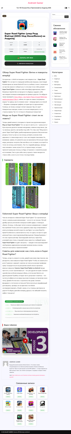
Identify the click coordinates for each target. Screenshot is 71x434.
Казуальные (57, 93)
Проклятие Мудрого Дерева (62, 44)
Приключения (58, 107)
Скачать (8, 396)
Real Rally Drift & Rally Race (31, 421)
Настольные (57, 102)
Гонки (4, 16)
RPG (55, 76)
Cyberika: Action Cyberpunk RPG (63, 32)
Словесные (57, 113)
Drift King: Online (31, 407)
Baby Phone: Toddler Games (63, 57)
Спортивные (57, 116)
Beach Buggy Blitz (42, 393)
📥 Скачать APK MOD (25, 58)
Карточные (57, 96)
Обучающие (57, 105)
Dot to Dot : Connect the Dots (62, 51)
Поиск (53, 14)
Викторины (57, 84)
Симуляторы (58, 110)
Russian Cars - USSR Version (19, 421)
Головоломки (58, 87)
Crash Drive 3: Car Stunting (31, 394)
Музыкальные (58, 99)
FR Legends (42, 407)
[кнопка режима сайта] (65, 8)
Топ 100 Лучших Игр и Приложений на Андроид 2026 (34, 8)
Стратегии (57, 119)
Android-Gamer (35, 3)
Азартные (57, 79)
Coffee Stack (19, 393)
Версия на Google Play (26, 63)
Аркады (56, 81)
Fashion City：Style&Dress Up (63, 38)
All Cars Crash (19, 407)
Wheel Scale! (8, 407)
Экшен (56, 122)
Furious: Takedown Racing (8, 394)
